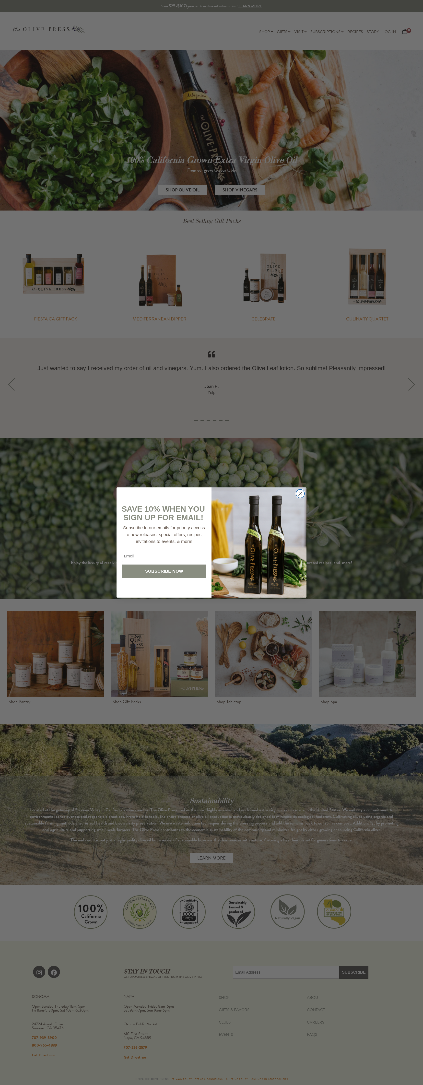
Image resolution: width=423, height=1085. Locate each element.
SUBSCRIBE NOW (164, 571)
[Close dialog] (300, 493)
